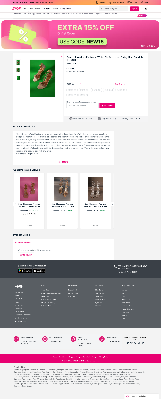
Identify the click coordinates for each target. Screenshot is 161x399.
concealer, (43, 370)
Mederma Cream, (88, 379)
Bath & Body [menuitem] (47, 14)
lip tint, (27, 374)
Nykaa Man (99, 296)
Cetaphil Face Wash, (73, 379)
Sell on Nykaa (46, 306)
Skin (123, 293)
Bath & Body (126, 299)
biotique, (60, 370)
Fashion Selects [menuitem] (110, 14)
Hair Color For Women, (27, 381)
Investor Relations (20, 318)
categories (28, 9)
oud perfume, (35, 377)
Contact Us (45, 290)
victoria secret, (111, 370)
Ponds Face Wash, (61, 381)
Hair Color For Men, (129, 384)
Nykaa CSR (18, 308)
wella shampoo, (75, 377)
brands (37, 9)
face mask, (52, 370)
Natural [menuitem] (57, 14)
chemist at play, (100, 372)
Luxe (123, 318)
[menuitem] (142, 15)
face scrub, (60, 379)
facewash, (117, 377)
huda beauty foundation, (92, 377)
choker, (26, 377)
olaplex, (57, 377)
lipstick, (17, 370)
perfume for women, (80, 370)
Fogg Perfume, (63, 384)
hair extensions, (136, 372)
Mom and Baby (127, 306)
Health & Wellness (128, 309)
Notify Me (108, 105)
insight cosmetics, (88, 374)
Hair (123, 296)
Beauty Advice (65, 9)
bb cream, (101, 370)
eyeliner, (25, 372)
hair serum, (34, 370)
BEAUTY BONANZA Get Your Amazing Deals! (33, 2)
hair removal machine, (118, 374)
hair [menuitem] (29, 14)
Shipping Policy (74, 357)
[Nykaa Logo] (17, 8)
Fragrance (125, 312)
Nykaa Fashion (52, 9)
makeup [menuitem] (17, 14)
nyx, (123, 377)
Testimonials (18, 305)
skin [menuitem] (24, 14)
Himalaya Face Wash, (120, 379)
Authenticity (18, 299)
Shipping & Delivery (48, 303)
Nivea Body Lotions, (91, 381)
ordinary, (60, 372)
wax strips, (50, 374)
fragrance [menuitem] (98, 14)
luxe (43, 9)
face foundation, (102, 374)
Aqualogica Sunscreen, (28, 384)
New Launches (100, 293)
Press (16, 302)
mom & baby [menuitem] (67, 14)
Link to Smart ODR (20, 321)
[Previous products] (15, 204)
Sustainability (19, 311)
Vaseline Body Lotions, (108, 381)
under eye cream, (38, 374)
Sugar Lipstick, (123, 381)
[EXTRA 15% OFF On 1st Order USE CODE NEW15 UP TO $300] (80, 34)
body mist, (64, 377)
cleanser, (89, 372)
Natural (124, 315)
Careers (17, 296)
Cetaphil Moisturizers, (44, 381)
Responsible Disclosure (22, 315)
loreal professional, (122, 372)
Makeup (125, 290)
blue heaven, (27, 379)
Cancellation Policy (89, 357)
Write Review (26, 255)
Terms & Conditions (59, 357)
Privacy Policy (104, 357)
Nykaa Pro (98, 303)
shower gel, (59, 374)
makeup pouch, (47, 377)
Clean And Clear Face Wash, (81, 384)
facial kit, (92, 370)
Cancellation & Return (48, 299)
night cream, (107, 377)
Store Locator (46, 296)
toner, (67, 372)
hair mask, (33, 372)
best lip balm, (50, 379)
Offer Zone (99, 290)
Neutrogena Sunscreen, (101, 384)
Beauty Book (72, 290)
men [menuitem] (91, 14)
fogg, (22, 374)
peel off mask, (38, 379)
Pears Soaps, (116, 384)
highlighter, (24, 370)
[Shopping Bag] (145, 8)
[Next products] (112, 204)
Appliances (126, 303)
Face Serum (27, 386)
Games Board (73, 293)
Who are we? (18, 292)
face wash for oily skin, (46, 372)
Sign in (134, 9)
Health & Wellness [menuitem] (80, 14)
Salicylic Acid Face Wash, (47, 384)
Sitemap (98, 306)
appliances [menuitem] (36, 14)
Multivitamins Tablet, (103, 379)
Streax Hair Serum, (75, 381)
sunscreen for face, (73, 374)
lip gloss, (68, 370)
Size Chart (119, 84)
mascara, (110, 372)
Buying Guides (73, 296)
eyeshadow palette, (78, 372)
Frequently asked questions (51, 293)
